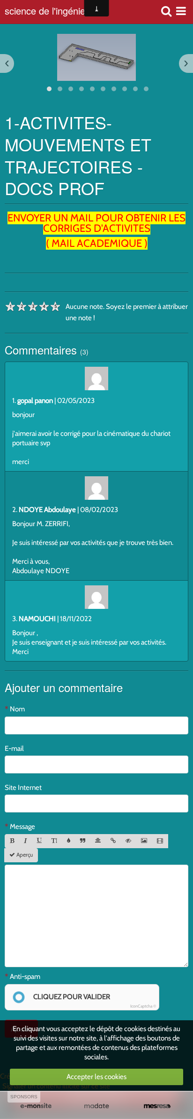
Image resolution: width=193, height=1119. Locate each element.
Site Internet (23, 787)
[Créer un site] (35, 1106)
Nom (17, 709)
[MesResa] (157, 1106)
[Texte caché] (128, 841)
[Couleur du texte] (68, 841)
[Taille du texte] (54, 841)
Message (22, 826)
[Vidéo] (160, 841)
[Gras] (12, 841)
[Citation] (82, 841)
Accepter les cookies (96, 1076)
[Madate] (96, 1106)
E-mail (14, 748)
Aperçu (24, 854)
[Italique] (25, 841)
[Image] (144, 841)
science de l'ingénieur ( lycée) (55, 11)
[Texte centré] (98, 841)
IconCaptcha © (143, 1006)
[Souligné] (39, 841)
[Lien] (113, 841)
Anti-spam (25, 976)
